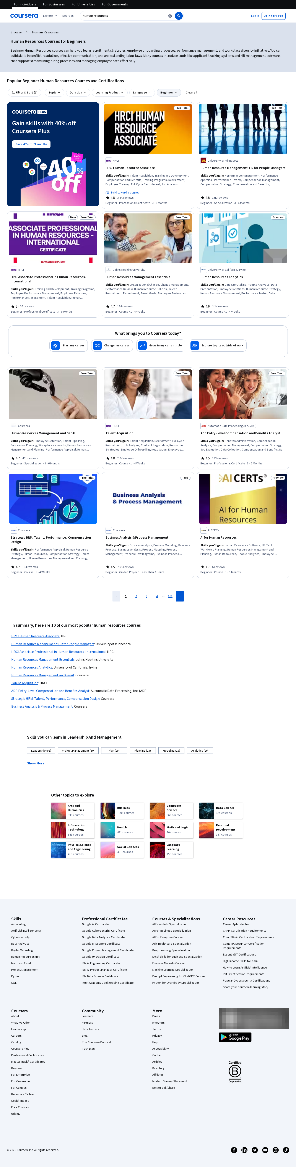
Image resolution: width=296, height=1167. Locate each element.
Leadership (18, 1029)
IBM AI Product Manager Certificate (104, 970)
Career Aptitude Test (236, 924)
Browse (16, 32)
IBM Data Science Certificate (100, 976)
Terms (156, 1029)
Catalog (16, 1042)
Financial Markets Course (168, 963)
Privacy (157, 1036)
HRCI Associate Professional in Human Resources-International (58, 651)
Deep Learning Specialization (171, 950)
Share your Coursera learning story (245, 987)
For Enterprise (20, 1075)
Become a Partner (22, 1094)
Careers (16, 1036)
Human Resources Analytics (31, 667)
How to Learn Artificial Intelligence (245, 967)
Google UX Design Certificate (100, 957)
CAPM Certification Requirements (244, 931)
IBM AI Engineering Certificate (101, 963)
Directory (158, 1068)
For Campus (19, 1088)
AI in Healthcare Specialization (171, 944)
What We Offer (20, 1023)
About (15, 1016)
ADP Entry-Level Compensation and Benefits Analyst (50, 690)
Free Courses (20, 1107)
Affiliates (158, 1075)
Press (156, 1016)
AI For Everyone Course (167, 937)
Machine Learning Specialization (173, 970)
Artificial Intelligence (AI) (26, 931)
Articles (157, 1062)
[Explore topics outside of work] (218, 345)
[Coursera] (24, 15)
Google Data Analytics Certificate (103, 937)
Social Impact (20, 1101)
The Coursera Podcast (96, 1042)
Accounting (18, 924)
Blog (85, 1036)
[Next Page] (180, 596)
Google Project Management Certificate (108, 950)
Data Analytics (20, 944)
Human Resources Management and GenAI (42, 675)
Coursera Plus (20, 1049)
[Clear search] (170, 16)
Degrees (17, 1068)
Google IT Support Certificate (101, 944)
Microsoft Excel (21, 963)
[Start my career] (68, 345)
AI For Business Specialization (171, 931)
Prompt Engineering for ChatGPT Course (178, 976)
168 (170, 596)
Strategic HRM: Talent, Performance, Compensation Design (55, 698)
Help (155, 1042)
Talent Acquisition (24, 683)
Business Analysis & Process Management (42, 706)
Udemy (15, 1114)
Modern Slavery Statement (169, 1081)
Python (15, 976)
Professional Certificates (27, 1055)
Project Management (24, 970)
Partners (87, 1023)
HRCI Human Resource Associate (35, 636)
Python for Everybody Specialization (176, 983)
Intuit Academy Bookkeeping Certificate (108, 983)
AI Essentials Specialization (169, 924)
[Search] (179, 16)
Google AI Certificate (95, 924)
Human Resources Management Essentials (43, 659)
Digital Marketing (22, 950)
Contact (157, 1055)
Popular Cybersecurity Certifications (246, 981)
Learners (87, 1016)
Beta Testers (90, 1029)
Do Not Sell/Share (163, 1088)
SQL (13, 983)
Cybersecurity (20, 937)
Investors (158, 1023)
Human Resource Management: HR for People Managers (52, 644)
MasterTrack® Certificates (28, 1062)
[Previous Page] (116, 596)
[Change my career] (112, 345)
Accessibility (160, 1049)
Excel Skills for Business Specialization (177, 957)
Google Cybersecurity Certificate (103, 931)
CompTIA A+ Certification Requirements (248, 937)
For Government (22, 1081)
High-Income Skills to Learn (240, 961)
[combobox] (122, 16)
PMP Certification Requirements (243, 974)
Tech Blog (88, 1049)
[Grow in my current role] (160, 345)
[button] (68, 16)
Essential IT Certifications (239, 954)
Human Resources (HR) (26, 957)
